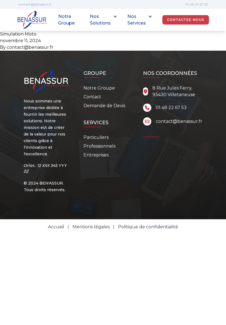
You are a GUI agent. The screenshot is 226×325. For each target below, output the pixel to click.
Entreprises (96, 155)
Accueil (56, 226)
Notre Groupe (66, 20)
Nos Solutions (100, 20)
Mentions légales (91, 226)
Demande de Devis (104, 105)
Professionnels (99, 146)
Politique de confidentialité (148, 226)
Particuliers (96, 137)
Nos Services (136, 20)
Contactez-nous (185, 20)
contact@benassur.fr (35, 4)
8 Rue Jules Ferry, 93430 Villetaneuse (173, 91)
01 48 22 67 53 (196, 4)
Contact (92, 96)
